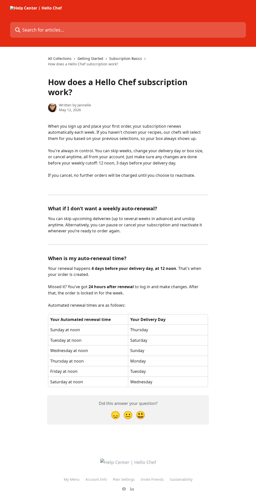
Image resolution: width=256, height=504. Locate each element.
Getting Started (90, 58)
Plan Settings (124, 479)
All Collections (60, 58)
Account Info (96, 479)
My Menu (72, 479)
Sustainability (181, 479)
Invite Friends (152, 479)
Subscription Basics (125, 58)
